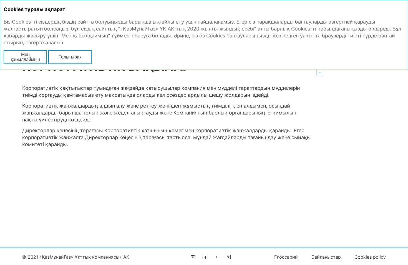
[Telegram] (228, 257)
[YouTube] (216, 257)
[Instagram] (193, 257)
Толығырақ (70, 57)
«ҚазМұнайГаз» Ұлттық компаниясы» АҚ (84, 257)
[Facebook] (205, 257)
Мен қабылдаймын (25, 57)
